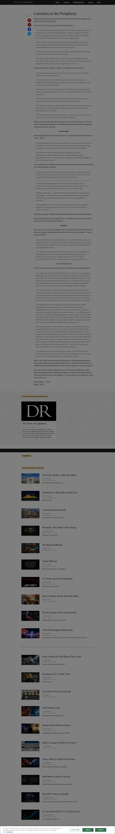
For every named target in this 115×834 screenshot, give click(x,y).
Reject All (88, 829)
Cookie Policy (9, 832)
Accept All (100, 829)
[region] (57, 830)
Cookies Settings (75, 829)
